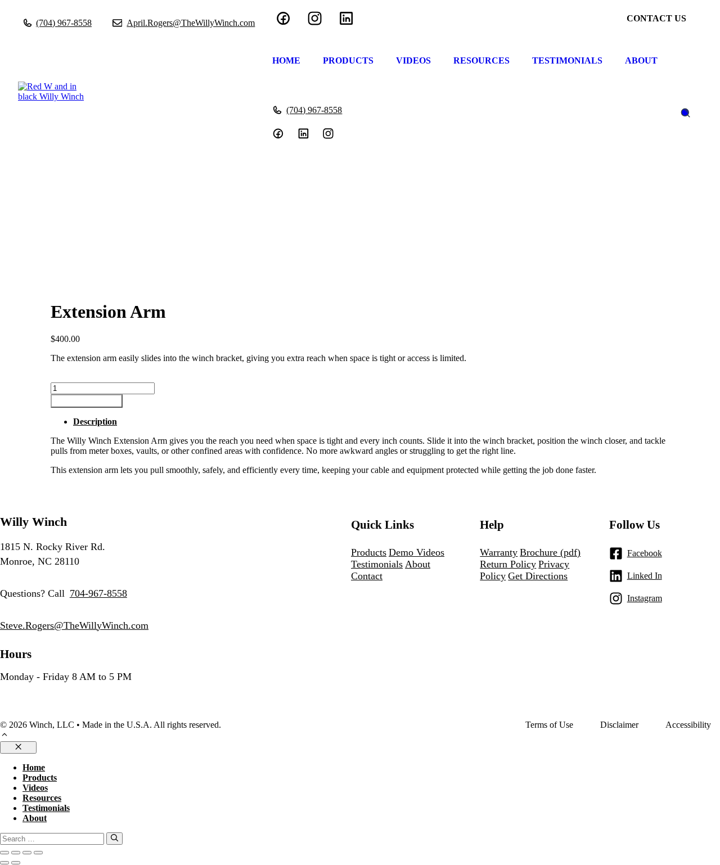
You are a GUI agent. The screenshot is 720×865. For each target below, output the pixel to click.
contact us (656, 18)
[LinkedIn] (314, 18)
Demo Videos (416, 552)
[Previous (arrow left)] (4, 862)
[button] (4, 736)
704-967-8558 (98, 593)
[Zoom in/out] (4, 852)
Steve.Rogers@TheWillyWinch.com (74, 625)
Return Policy (508, 564)
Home (286, 60)
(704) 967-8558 (64, 23)
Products (348, 60)
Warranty (499, 552)
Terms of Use (549, 724)
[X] (328, 133)
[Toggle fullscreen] (15, 852)
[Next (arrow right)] (15, 862)
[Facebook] (283, 18)
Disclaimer (619, 724)
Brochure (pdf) (550, 552)
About (641, 60)
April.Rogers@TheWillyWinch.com (191, 23)
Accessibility (688, 724)
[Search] (114, 838)
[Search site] (685, 112)
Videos (413, 60)
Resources (481, 60)
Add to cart (86, 401)
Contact (366, 576)
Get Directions (538, 576)
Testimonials (567, 60)
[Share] (27, 852)
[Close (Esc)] (38, 852)
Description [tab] (95, 421)
